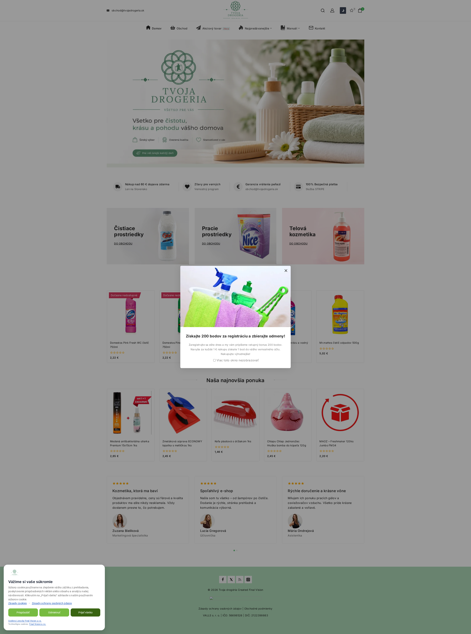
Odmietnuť (54, 612)
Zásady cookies (17, 603)
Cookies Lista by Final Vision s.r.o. (25, 621)
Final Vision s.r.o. (37, 624)
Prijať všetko (85, 612)
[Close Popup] (286, 270)
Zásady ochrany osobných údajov (52, 603)
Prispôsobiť (23, 612)
